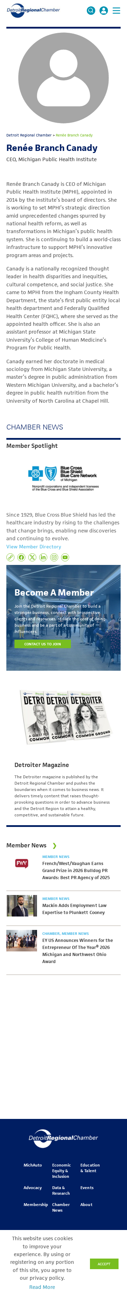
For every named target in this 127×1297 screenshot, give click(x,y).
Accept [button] (104, 1263)
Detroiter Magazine (41, 765)
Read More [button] (42, 1287)
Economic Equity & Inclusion (61, 1170)
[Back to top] (110, 1214)
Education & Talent (89, 1167)
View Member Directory (33, 546)
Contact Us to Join (42, 643)
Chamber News (61, 1207)
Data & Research (61, 1190)
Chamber (51, 933)
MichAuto (33, 1165)
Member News (55, 856)
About (86, 1204)
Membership (36, 1204)
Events (86, 1187)
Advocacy (33, 1187)
